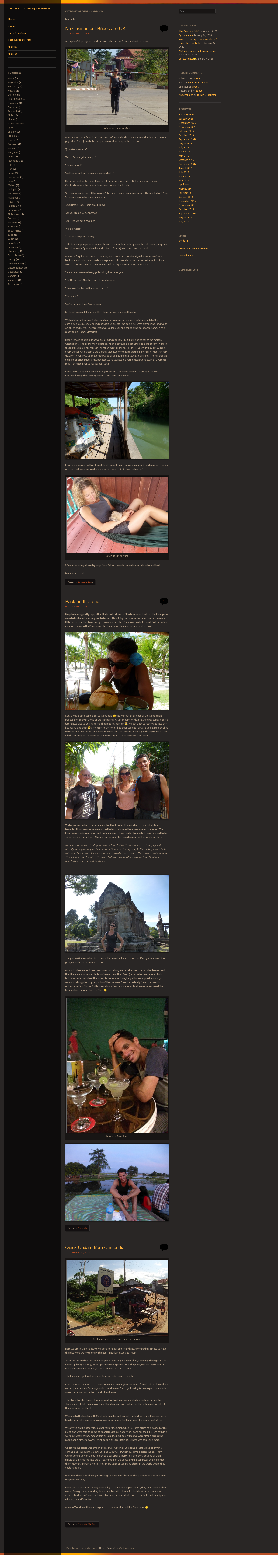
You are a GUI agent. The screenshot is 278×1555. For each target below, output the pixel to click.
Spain (11, 234)
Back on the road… (84, 601)
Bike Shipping (15, 99)
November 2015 (187, 205)
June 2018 (184, 151)
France (11, 140)
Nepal (11, 202)
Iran (10, 164)
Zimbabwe (13, 284)
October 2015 (186, 209)
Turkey (11, 259)
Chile (10, 115)
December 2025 (187, 123)
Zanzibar (13, 280)
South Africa (14, 230)
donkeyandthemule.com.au (193, 248)
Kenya (11, 173)
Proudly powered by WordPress (81, 1548)
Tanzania (13, 247)
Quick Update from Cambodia (94, 1247)
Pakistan (12, 206)
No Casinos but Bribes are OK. (96, 28)
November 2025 (187, 127)
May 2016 (184, 180)
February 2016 (186, 193)
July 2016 (184, 172)
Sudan (11, 239)
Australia (12, 86)
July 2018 (184, 147)
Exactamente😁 (187, 59)
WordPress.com (126, 1548)
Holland (12, 148)
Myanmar (13, 198)
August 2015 (185, 217)
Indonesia (13, 160)
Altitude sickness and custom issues (197, 51)
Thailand (12, 251)
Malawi (12, 185)
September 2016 (187, 164)
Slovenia (12, 226)
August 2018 (185, 143)
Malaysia (12, 189)
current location (17, 33)
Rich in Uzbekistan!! (207, 95)
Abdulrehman (186, 95)
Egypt (11, 127)
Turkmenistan (15, 263)
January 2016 (186, 197)
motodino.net (186, 255)
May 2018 (184, 156)
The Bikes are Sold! (189, 31)
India (10, 156)
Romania (13, 222)
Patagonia (13, 210)
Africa (11, 78)
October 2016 (186, 160)
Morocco (13, 193)
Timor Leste (14, 255)
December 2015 (187, 201)
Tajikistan (13, 243)
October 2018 (186, 135)
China (11, 119)
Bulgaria (12, 107)
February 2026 (186, 114)
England (12, 132)
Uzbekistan (14, 272)
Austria (12, 90)
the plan (12, 54)
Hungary (12, 152)
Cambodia (13, 111)
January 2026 (186, 118)
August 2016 (185, 168)
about (11, 26)
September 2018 (187, 139)
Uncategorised (15, 268)
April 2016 (184, 184)
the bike (12, 47)
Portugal (12, 218)
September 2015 (187, 213)
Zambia (12, 276)
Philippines (13, 214)
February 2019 (186, 131)
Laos (10, 181)
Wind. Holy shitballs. (198, 82)
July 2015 (184, 221)
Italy (10, 169)
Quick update (186, 35)
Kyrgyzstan (14, 177)
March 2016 (185, 188)
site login (184, 240)
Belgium (12, 94)
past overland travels (19, 40)
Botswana (13, 103)
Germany (13, 144)
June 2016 (184, 176)
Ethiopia (12, 136)
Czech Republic (16, 123)
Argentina (13, 82)
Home (11, 19)
